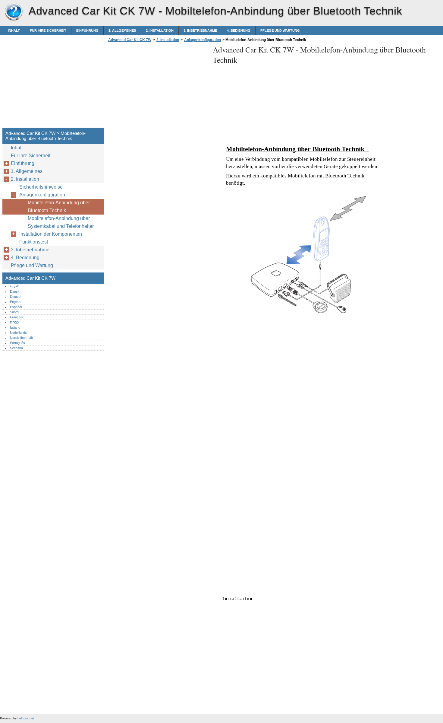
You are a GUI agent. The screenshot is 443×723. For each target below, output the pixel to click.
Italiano (15, 327)
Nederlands (18, 332)
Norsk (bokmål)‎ (21, 337)
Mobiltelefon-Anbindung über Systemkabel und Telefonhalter (61, 222)
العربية (14, 286)
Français (16, 317)
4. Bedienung (238, 30)
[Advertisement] (157, 86)
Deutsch (16, 296)
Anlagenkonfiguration (202, 40)
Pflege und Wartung (280, 30)
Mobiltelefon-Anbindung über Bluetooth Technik (59, 206)
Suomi (14, 312)
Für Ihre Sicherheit (48, 30)
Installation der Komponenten (50, 234)
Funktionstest (33, 241)
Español (16, 307)
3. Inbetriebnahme (200, 30)
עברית (14, 322)
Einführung (87, 30)
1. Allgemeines (122, 30)
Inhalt (14, 30)
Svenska (16, 348)
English (15, 302)
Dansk (15, 291)
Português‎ (17, 343)
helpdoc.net (25, 718)
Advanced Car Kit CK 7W (14, 12)
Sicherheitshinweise (41, 187)
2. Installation (160, 30)
